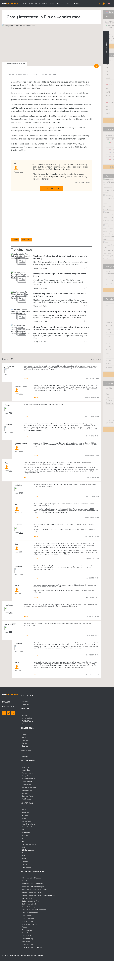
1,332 (10, 613)
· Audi (23, 841)
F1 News (15, 239)
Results (59, 3)
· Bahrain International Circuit (31, 892)
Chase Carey (16, 82)
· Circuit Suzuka (26, 915)
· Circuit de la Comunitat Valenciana (33, 910)
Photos (76, 3)
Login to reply (96, 359)
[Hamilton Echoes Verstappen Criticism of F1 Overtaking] (21, 312)
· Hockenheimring (27, 939)
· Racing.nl (24, 756)
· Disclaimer (25, 705)
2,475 (21, 394)
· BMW (23, 856)
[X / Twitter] (8, 713)
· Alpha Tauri (25, 815)
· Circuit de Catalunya (28, 907)
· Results (24, 743)
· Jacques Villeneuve (28, 779)
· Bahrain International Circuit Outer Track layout (38, 895)
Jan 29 (108, 74)
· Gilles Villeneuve (27, 933)
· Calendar (24, 746)
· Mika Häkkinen (26, 790)
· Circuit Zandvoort (27, 918)
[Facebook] (4, 713)
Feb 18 (108, 106)
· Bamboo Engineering (28, 844)
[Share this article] (96, 66)
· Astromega (25, 835)
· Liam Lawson (26, 784)
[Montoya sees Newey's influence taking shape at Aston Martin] (21, 275)
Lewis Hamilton (34, 3)
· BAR (23, 847)
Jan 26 (108, 64)
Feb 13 (108, 95)
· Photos (24, 724)
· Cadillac (24, 861)
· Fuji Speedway (26, 930)
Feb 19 (108, 109)
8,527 (11, 432)
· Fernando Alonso (27, 773)
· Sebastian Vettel (27, 796)
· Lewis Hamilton (26, 718)
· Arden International (28, 824)
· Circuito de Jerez (27, 921)
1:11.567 (110, 41)
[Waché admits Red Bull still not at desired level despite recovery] (21, 256)
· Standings (25, 740)
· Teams (23, 737)
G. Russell (111, 39)
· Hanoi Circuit (26, 936)
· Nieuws (24, 715)
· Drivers (24, 734)
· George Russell (27, 776)
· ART (22, 830)
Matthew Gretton (51, 74)
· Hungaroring (26, 941)
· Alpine (23, 818)
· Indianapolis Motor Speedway (31, 947)
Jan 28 (108, 71)
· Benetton (24, 853)
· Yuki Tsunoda (26, 799)
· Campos (24, 864)
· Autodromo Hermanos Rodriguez (32, 886)
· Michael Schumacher (29, 787)
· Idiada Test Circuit (27, 944)
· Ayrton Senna (26, 770)
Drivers (44, 3)
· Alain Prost (25, 767)
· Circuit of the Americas (29, 913)
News (25, 3)
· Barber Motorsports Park (30, 901)
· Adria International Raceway (31, 878)
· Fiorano (24, 927)
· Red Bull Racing (27, 721)
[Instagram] (13, 713)
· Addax (23, 809)
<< (15, 64)
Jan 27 (108, 67)
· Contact (24, 702)
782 (10, 413)
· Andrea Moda (26, 821)
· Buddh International (28, 904)
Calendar (68, 3)
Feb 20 (108, 113)
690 (10, 632)
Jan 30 (108, 78)
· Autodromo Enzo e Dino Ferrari (32, 884)
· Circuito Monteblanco (29, 924)
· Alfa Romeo (25, 812)
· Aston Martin (26, 833)
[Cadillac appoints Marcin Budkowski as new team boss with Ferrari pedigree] (21, 295)
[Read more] (43, 179)
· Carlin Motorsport (27, 867)
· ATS (22, 838)
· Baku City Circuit (27, 898)
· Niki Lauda (25, 793)
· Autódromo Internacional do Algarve (34, 889)
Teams (52, 3)
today (10, 3)
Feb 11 (107, 88)
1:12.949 (111, 27)
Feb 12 (108, 92)
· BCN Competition (27, 850)
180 (10, 374)
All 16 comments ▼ (51, 189)
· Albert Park (25, 881)
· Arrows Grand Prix (27, 827)
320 (21, 172)
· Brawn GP (24, 859)
